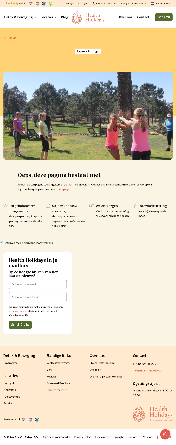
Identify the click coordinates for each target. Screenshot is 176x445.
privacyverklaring (18, 310)
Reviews (51, 376)
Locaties (46, 17)
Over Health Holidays (103, 362)
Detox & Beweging (18, 17)
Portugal (8, 383)
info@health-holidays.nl (133, 3)
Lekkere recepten (57, 389)
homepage (62, 189)
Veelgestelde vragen (77, 3)
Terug (12, 37)
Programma (10, 362)
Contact (143, 17)
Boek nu (164, 17)
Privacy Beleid (82, 436)
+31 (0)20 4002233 (106, 3)
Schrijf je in (20, 325)
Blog (64, 17)
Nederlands (162, 3)
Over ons (125, 17)
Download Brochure (58, 383)
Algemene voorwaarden (56, 436)
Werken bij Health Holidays (106, 376)
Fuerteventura (11, 396)
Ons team (95, 369)
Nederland (9, 389)
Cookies (132, 436)
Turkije (7, 403)
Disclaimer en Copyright (109, 436)
